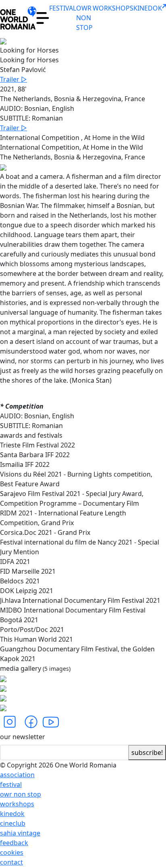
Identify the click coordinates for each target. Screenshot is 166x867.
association (17, 774)
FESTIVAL (62, 8)
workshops (17, 803)
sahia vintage (20, 833)
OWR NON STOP (84, 18)
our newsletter (22, 736)
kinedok (12, 813)
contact (11, 862)
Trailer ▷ (13, 79)
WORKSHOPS (113, 8)
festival (11, 784)
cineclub (12, 823)
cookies (11, 852)
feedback (14, 842)
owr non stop (20, 794)
